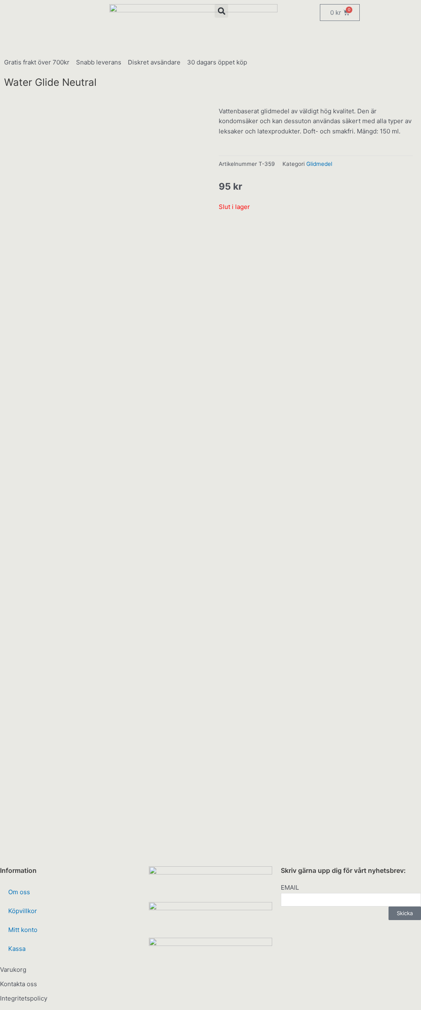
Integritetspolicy (23, 998)
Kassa (16, 949)
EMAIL (290, 887)
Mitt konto (22, 930)
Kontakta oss (18, 984)
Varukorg (13, 969)
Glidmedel (319, 164)
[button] (221, 11)
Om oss (19, 892)
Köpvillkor (22, 911)
